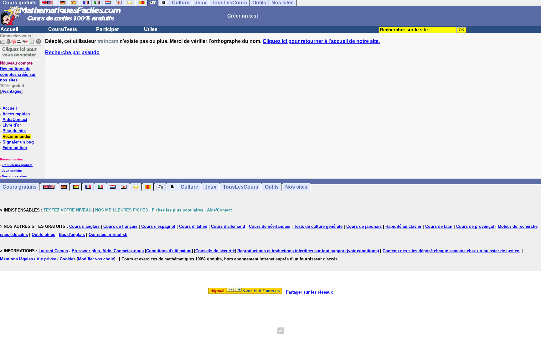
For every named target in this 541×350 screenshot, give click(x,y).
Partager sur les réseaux (309, 292)
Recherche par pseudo (72, 52)
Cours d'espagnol (158, 226)
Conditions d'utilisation (169, 250)
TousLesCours (240, 187)
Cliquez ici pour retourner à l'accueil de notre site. (321, 41)
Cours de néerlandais (269, 226)
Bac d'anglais (72, 234)
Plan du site (14, 130)
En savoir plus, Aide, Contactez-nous (108, 250)
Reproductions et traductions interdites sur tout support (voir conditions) (308, 250)
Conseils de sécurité (215, 250)
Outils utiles (43, 234)
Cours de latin (438, 226)
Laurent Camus (53, 250)
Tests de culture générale (318, 226)
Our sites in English (108, 234)
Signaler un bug (18, 142)
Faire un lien (15, 147)
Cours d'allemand (228, 226)
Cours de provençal (475, 226)
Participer (107, 29)
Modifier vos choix (96, 259)
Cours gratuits (20, 187)
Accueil (9, 29)
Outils (272, 187)
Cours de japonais (364, 226)
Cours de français (120, 226)
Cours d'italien (193, 226)
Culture (189, 187)
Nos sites (296, 187)
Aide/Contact (15, 119)
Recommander (17, 136)
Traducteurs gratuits (17, 165)
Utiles (150, 29)
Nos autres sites (14, 176)
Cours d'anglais (84, 226)
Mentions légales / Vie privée (28, 259)
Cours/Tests (62, 29)
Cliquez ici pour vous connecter (19, 51)
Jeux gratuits (12, 170)
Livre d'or (12, 125)
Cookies (67, 259)
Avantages (11, 91)
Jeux (210, 187)
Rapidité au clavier (403, 226)
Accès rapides (16, 114)
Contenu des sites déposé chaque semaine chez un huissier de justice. (451, 250)
